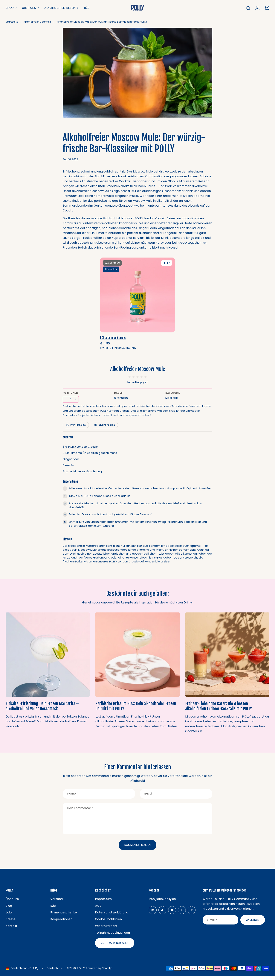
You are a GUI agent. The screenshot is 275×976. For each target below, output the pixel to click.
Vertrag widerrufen (114, 943)
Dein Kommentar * (80, 808)
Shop (10, 8)
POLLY (81, 968)
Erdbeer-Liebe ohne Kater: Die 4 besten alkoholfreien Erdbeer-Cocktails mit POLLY (218, 706)
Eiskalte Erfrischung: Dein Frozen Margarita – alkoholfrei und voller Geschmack (42, 706)
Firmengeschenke (63, 912)
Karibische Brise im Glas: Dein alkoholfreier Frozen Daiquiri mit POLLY (135, 706)
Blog (9, 906)
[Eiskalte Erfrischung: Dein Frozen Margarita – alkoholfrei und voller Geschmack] (48, 654)
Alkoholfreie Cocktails (37, 22)
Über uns (29, 8)
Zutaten (68, 437)
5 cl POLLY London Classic (80, 447)
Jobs (9, 912)
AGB (98, 906)
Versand (56, 899)
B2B (53, 906)
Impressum (103, 899)
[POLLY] (137, 8)
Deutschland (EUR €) (24, 968)
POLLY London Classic (113, 338)
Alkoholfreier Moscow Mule (137, 369)
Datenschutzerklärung (111, 912)
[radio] (130, 377)
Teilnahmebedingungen (112, 932)
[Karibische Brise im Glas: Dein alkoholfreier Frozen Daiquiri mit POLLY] (137, 654)
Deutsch (52, 968)
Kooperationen (61, 919)
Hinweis (67, 539)
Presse (11, 919)
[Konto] (257, 8)
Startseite (12, 22)
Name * (72, 793)
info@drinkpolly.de (162, 899)
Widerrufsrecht (106, 926)
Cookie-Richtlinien (108, 919)
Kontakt (11, 926)
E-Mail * (149, 793)
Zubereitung (70, 481)
